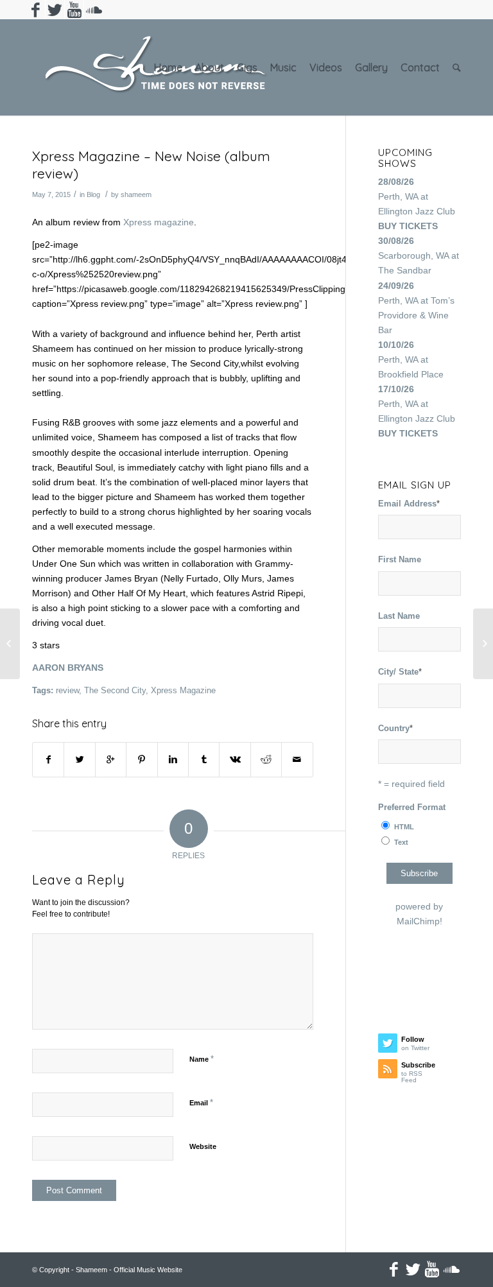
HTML (404, 827)
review (67, 690)
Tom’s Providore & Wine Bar (416, 315)
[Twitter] (55, 9)
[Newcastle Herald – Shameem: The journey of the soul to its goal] (10, 644)
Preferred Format (411, 807)
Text (401, 842)
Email (201, 1102)
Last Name (399, 616)
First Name (399, 559)
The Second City (115, 690)
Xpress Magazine (183, 690)
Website (202, 1146)
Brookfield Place (411, 374)
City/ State (400, 672)
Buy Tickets (408, 226)
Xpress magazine (158, 222)
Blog (93, 194)
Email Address (409, 503)
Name (201, 1059)
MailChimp (418, 921)
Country (395, 728)
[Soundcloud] (93, 9)
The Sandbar (404, 270)
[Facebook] (35, 9)
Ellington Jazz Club (416, 211)
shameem (136, 194)
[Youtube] (74, 9)
